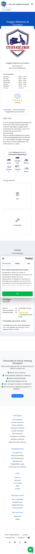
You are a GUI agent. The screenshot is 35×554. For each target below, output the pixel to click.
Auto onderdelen (17, 499)
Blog (17, 486)
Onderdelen (17, 225)
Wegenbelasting (17, 505)
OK (18, 294)
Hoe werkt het (17, 453)
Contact (17, 489)
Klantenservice (18, 461)
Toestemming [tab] (6, 263)
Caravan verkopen (17, 422)
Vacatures (17, 480)
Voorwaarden (10, 538)
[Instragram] (20, 542)
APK (17, 199)
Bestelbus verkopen (17, 439)
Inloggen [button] (7, 9)
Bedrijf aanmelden (17, 455)
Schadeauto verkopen (17, 436)
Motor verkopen (17, 425)
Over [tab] (28, 263)
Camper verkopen (17, 431)
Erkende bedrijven (19, 110)
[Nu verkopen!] (17, 394)
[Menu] (32, 4)
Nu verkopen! (17, 396)
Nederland (17, 516)
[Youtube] (25, 542)
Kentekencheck (17, 502)
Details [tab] (17, 263)
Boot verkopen (17, 434)
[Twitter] (14, 542)
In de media (18, 483)
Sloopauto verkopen (17, 428)
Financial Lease (17, 508)
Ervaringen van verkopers (17, 467)
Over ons (17, 477)
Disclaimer (21, 538)
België (17, 519)
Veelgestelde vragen (17, 464)
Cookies (25, 535)
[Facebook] (9, 542)
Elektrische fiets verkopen (17, 442)
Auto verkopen (17, 419)
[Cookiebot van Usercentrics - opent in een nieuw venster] (25, 259)
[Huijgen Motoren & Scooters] (17, 45)
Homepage (7, 110)
